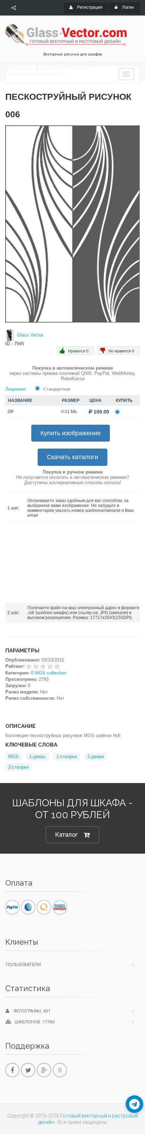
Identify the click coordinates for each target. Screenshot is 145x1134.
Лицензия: (16, 389)
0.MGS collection (48, 673)
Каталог (66, 834)
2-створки (18, 767)
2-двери (95, 756)
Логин (127, 7)
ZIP (10, 411)
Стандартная (56, 389)
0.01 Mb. (69, 411)
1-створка (66, 756)
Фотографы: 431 (29, 1011)
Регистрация (89, 7)
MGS (13, 756)
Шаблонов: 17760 (33, 1021)
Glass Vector (30, 335)
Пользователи (23, 964)
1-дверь (37, 756)
